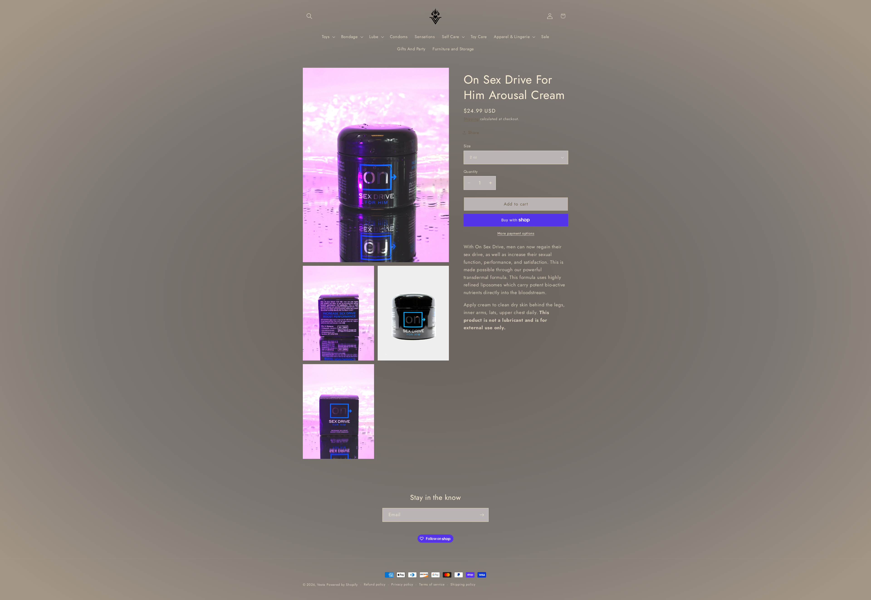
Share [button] (473, 132)
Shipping (471, 118)
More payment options (515, 233)
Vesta (321, 584)
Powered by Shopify (342, 584)
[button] (309, 16)
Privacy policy (402, 584)
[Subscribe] (481, 515)
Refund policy (374, 584)
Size (467, 146)
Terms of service (432, 584)
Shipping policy (462, 584)
